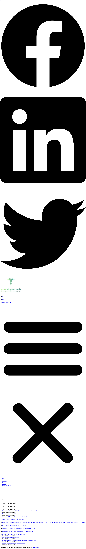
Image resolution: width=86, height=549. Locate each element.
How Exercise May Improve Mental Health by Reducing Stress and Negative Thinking (16, 507)
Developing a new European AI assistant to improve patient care (13, 513)
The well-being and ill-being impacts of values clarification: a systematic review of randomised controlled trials (20, 510)
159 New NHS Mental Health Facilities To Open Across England (13, 519)
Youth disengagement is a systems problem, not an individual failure (13, 543)
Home (3, 478)
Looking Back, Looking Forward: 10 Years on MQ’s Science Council (13, 534)
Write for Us (4, 481)
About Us (3, 296)
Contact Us (4, 300)
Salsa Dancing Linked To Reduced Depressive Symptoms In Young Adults (14, 516)
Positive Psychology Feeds (6, 302)
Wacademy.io (36, 547)
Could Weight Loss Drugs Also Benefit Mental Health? (11, 537)
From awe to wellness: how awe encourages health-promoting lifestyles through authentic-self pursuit (19, 540)
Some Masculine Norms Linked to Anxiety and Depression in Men (13, 504)
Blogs (3, 299)
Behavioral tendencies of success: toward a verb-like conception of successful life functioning (17, 531)
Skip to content (2, 0)
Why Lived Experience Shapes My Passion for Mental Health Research (14, 525)
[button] (43, 390)
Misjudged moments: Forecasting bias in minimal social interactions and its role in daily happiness (18, 528)
